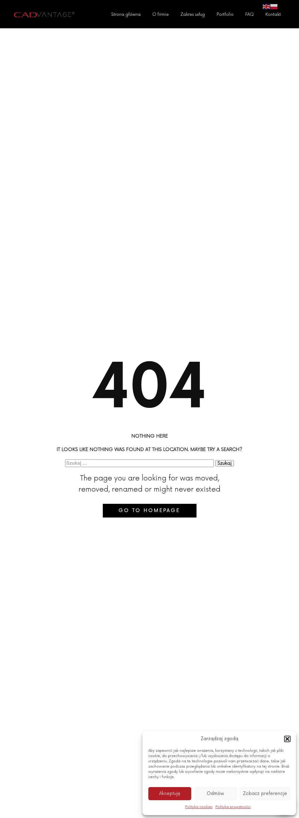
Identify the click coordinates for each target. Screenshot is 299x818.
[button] (287, 739)
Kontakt (273, 14)
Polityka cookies (199, 807)
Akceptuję (169, 793)
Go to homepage (149, 510)
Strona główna (126, 14)
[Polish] (274, 6)
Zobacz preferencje (265, 793)
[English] (266, 6)
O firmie (160, 14)
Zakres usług (192, 14)
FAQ (249, 14)
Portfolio (225, 14)
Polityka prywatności (233, 807)
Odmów (215, 793)
